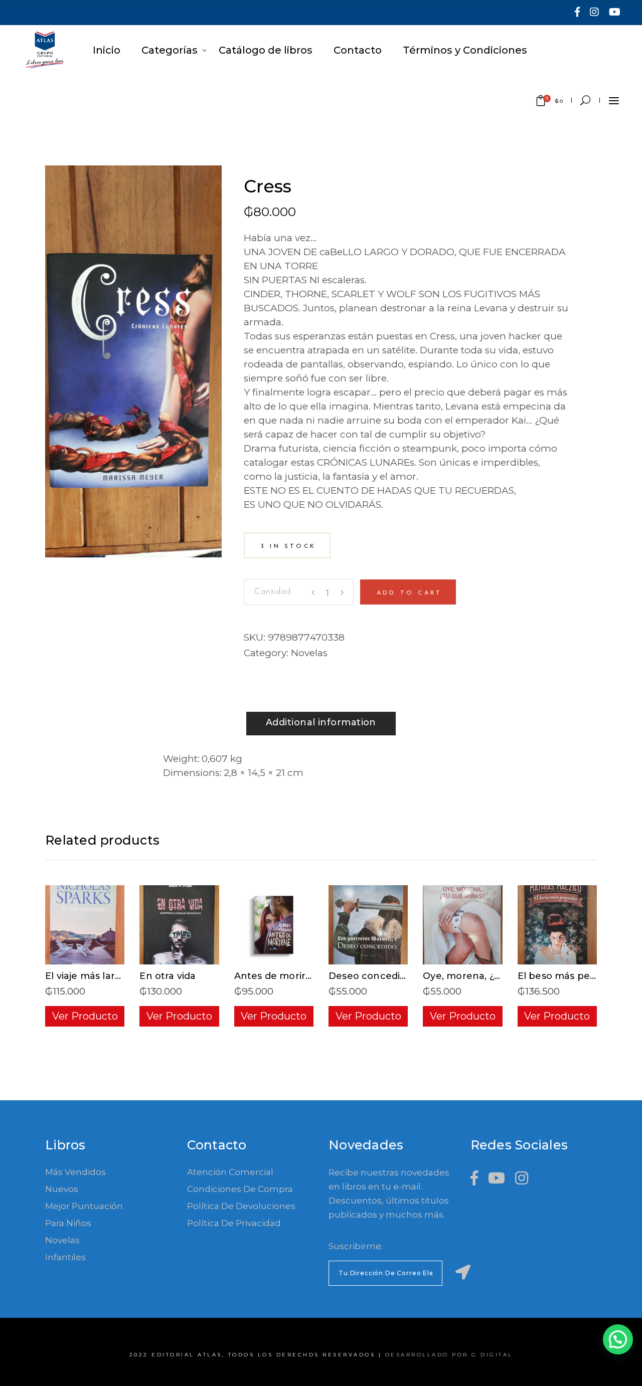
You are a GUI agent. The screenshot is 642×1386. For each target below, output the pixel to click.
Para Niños (68, 1223)
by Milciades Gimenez (300, 172)
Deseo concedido (370, 975)
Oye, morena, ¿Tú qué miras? (492, 975)
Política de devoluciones (241, 1206)
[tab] (321, 723)
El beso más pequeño (569, 975)
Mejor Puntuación (84, 1206)
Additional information (321, 722)
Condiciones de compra (240, 1189)
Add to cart (409, 593)
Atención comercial (230, 1172)
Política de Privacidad (234, 1223)
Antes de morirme (278, 975)
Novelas (309, 653)
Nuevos (61, 1189)
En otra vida (167, 975)
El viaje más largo (86, 975)
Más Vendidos (75, 1172)
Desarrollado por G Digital (449, 1354)
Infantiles (65, 1257)
